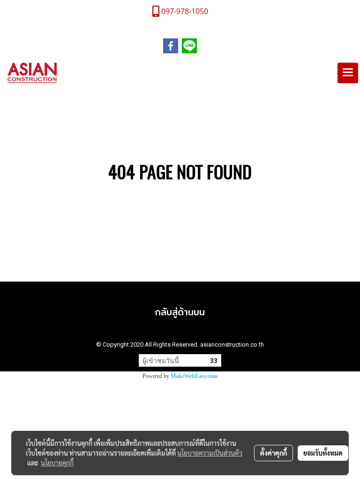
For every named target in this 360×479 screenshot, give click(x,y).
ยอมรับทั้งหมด (323, 453)
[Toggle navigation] (348, 73)
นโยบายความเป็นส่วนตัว (209, 453)
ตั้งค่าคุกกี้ (273, 453)
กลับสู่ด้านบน (180, 312)
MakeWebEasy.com (194, 376)
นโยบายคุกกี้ (57, 462)
